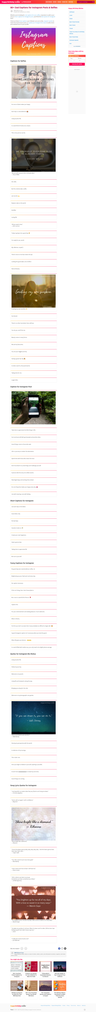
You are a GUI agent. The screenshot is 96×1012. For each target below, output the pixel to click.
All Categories (77, 46)
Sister (54, 2)
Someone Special (74, 40)
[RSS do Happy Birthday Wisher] (85, 1010)
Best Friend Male (74, 37)
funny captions (23, 21)
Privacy (68, 1005)
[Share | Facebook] (59, 948)
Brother (71, 2)
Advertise (84, 1005)
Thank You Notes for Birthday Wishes (77, 32)
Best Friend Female (74, 22)
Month (79, 58)
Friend (59, 2)
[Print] (65, 948)
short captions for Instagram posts (24, 16)
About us (79, 1005)
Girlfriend (72, 12)
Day (71, 58)
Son (70, 43)
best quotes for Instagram (48, 16)
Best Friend (49, 2)
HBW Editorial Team (19, 952)
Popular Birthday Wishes (56, 1005)
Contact (63, 1005)
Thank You (64, 2)
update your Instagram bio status (37, 23)
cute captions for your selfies (32, 15)
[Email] (62, 948)
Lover (71, 15)
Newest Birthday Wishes (45, 1005)
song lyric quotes (48, 21)
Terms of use (73, 1005)
